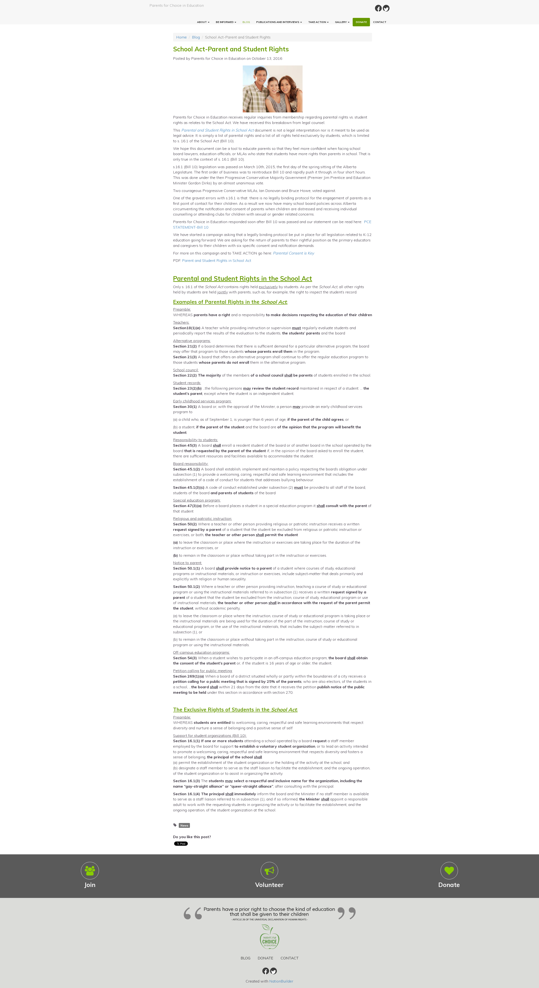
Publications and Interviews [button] (278, 22)
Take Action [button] (317, 22)
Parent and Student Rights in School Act (216, 260)
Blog (246, 22)
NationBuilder (281, 981)
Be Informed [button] (225, 22)
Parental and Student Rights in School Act (217, 130)
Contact (379, 22)
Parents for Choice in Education (176, 5)
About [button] (202, 22)
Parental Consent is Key (293, 253)
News (184, 825)
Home (181, 37)
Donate (361, 22)
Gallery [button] (341, 22)
